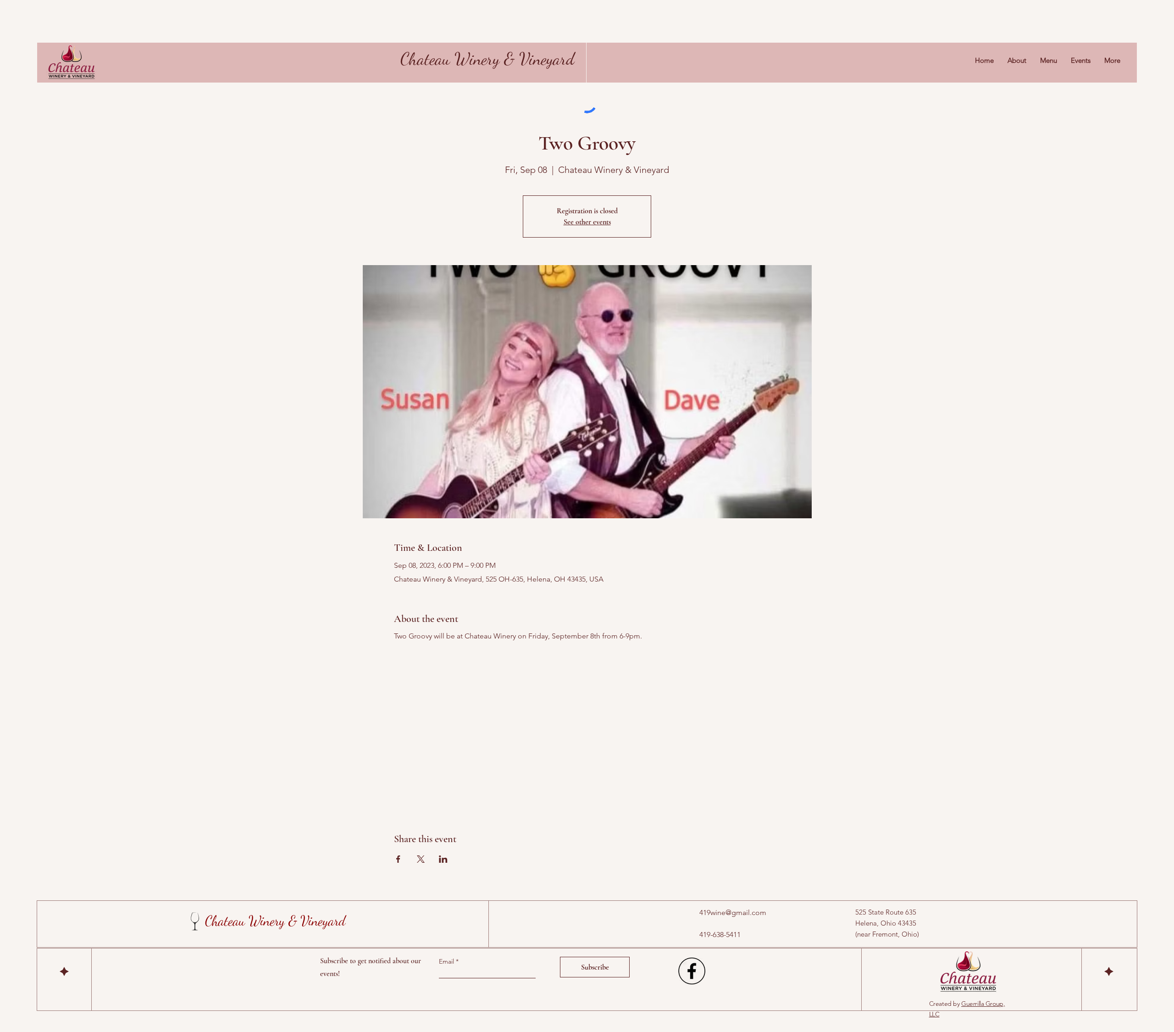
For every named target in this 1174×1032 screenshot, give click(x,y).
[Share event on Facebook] (398, 859)
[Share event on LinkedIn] (443, 859)
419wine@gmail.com (732, 912)
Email (447, 961)
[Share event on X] (420, 859)
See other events (587, 222)
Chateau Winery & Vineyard (487, 59)
